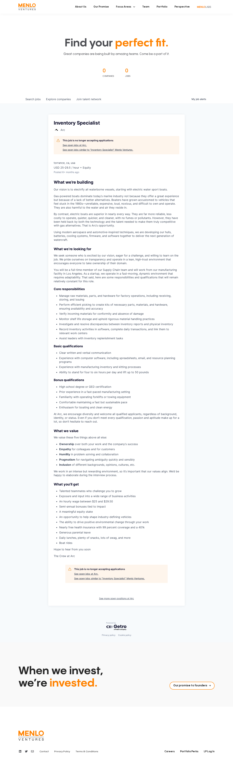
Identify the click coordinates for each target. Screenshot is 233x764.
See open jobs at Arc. (75, 145)
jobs (33, 99)
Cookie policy (124, 635)
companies (58, 99)
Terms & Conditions (87, 751)
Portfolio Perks (189, 751)
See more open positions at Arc (116, 598)
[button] (125, 7)
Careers (169, 751)
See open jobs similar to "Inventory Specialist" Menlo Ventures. (98, 149)
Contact (44, 751)
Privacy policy (108, 635)
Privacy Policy (62, 751)
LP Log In (209, 751)
